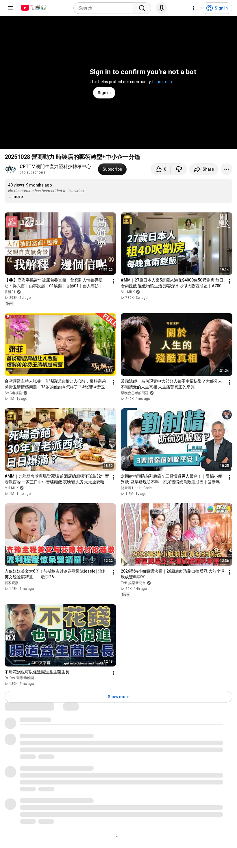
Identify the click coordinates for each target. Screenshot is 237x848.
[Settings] (193, 8)
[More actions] (226, 169)
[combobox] (105, 8)
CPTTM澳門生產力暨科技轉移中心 (55, 166)
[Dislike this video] (179, 169)
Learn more (162, 81)
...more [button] (16, 196)
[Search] (142, 8)
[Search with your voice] (161, 8)
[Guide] (10, 8)
